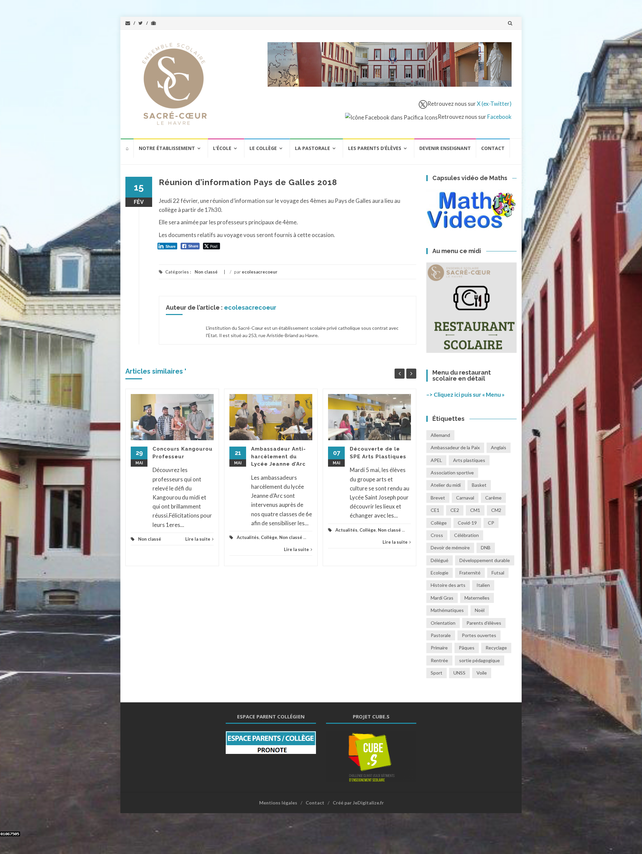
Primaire (439, 647)
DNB (486, 547)
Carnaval (465, 497)
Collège (269, 537)
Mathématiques (447, 610)
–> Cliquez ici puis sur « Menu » (465, 394)
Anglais (498, 447)
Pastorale (441, 635)
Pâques (466, 647)
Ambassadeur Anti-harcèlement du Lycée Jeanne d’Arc (278, 456)
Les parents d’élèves (374, 148)
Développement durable (484, 560)
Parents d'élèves (483, 623)
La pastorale (312, 148)
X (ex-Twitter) (494, 103)
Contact (493, 148)
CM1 (475, 510)
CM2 (496, 510)
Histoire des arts (448, 585)
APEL (436, 460)
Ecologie (439, 572)
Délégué (439, 560)
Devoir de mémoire (450, 547)
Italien (483, 585)
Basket (479, 485)
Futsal (498, 572)
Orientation (443, 623)
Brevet (438, 497)
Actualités (248, 537)
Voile (481, 673)
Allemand (440, 435)
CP (491, 523)
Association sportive (452, 472)
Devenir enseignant (445, 148)
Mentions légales (278, 802)
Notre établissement (167, 148)
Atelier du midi (446, 485)
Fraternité (469, 572)
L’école (222, 148)
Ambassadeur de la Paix (455, 447)
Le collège (263, 148)
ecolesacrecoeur (260, 272)
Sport (436, 673)
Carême (493, 497)
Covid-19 (467, 523)
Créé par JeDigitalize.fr (358, 802)
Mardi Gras (442, 598)
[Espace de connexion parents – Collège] (271, 741)
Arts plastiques (469, 460)
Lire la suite (197, 539)
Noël (480, 610)
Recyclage (496, 647)
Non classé (206, 272)
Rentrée (439, 660)
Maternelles (477, 598)
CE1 (435, 510)
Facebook (499, 116)
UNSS (459, 673)
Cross (437, 535)
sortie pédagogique (479, 660)
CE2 (454, 510)
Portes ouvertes (479, 635)
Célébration (466, 535)
